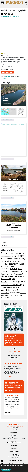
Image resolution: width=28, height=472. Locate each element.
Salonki (3, 274)
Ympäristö (5, 298)
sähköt (20, 274)
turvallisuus (19, 279)
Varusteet (5, 285)
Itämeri (3, 256)
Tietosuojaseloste (13, 451)
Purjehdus (18, 269)
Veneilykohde (4, 78)
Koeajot (20, 256)
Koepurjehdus (6, 259)
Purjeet (12, 269)
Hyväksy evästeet (6, 469)
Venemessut (15, 293)
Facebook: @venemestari (15, 460)
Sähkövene (4, 276)
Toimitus (13, 448)
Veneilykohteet (5, 293)
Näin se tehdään (7, 266)
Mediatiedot (13, 445)
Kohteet (15, 259)
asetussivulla (4, 467)
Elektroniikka (6, 253)
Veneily (4, 290)
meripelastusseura (21, 261)
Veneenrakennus (16, 287)
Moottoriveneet (16, 264)
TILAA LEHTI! (8, 377)
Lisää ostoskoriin (7, 72)
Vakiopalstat (18, 282)
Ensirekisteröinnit (18, 253)
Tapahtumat (20, 276)
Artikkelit (7, 76)
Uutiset (9, 282)
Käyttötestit (9, 261)
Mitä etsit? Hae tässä (26, 5)
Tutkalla (4, 282)
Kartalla (8, 256)
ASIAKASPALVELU (14, 352)
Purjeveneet (6, 271)
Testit (13, 279)
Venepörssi (8, 295)
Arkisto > (8, 412)
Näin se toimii (18, 266)
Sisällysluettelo (12, 274)
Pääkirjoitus (22, 271)
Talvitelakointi (12, 276)
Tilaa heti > (8, 390)
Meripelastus (15, 261)
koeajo (14, 256)
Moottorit (5, 264)
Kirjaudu (26, 2)
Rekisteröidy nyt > (10, 344)
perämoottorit (5, 269)
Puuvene (14, 271)
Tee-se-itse (6, 278)
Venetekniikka (17, 295)
